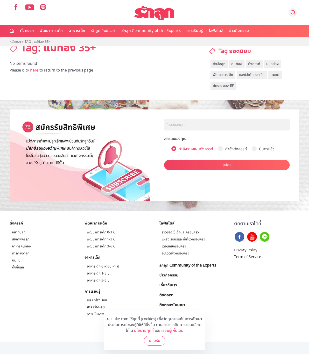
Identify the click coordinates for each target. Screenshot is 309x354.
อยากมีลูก (18, 232)
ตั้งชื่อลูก (219, 63)
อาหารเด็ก (77, 31)
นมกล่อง (272, 63)
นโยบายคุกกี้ (144, 330)
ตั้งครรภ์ (27, 31)
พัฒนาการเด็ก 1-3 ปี (101, 239)
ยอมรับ (154, 341)
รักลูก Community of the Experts (151, 31)
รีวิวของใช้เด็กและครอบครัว (180, 232)
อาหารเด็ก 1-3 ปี (98, 273)
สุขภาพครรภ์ (20, 239)
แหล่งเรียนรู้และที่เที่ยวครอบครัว (183, 239)
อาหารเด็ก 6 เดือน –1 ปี (103, 266)
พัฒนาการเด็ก (51, 31)
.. (261, 250)
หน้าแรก (15, 41)
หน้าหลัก (12, 31)
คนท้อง (236, 63)
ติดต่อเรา (166, 294)
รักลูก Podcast (103, 31)
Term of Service (247, 257)
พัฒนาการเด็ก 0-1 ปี (101, 232)
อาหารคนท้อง (21, 246)
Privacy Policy (245, 250)
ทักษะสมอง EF (223, 85)
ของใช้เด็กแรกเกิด (252, 74)
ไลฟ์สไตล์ (216, 31)
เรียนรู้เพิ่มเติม (172, 330)
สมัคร (227, 165)
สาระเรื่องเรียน (96, 307)
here (34, 70)
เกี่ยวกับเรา (168, 285)
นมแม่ (275, 74)
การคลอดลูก (20, 253)
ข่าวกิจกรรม (239, 31)
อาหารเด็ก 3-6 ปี (98, 280)
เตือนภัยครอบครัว (174, 246)
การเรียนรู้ (194, 31)
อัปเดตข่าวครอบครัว (175, 253)
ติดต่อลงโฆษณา (172, 304)
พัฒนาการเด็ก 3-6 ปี (101, 246)
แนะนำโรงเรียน (97, 300)
